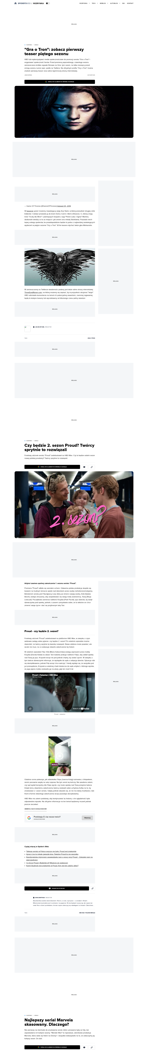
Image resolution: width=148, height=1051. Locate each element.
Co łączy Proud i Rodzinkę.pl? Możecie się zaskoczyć (47, 863)
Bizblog (103, 3)
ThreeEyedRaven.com (33, 292)
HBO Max (82, 913)
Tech (93, 3)
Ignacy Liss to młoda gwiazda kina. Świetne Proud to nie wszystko (52, 854)
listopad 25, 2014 (64, 206)
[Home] (38, 3)
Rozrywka (83, 3)
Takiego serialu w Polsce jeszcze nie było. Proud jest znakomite (51, 851)
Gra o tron (91, 338)
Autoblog (114, 3)
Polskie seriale (90, 913)
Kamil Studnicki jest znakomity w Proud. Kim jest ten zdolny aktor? (52, 866)
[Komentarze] (84, 467)
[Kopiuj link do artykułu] (91, 467)
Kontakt (130, 3)
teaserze (30, 211)
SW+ (123, 3)
